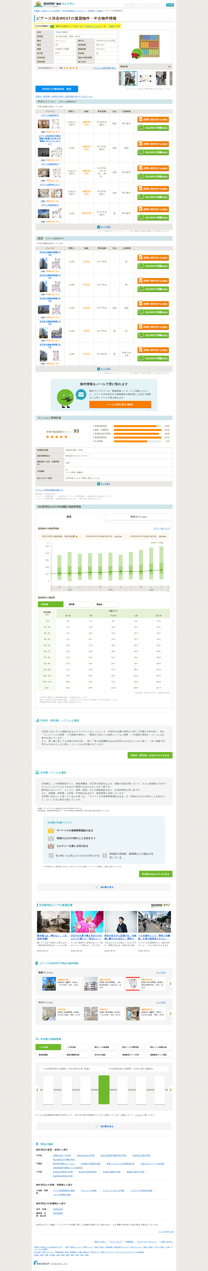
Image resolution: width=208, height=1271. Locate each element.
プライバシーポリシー (147, 1242)
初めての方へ (100, 1242)
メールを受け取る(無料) (120, 404)
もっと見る (105, 484)
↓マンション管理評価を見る (104, 68)
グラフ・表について (162, 528)
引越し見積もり (84, 1252)
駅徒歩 (99, 604)
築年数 (71, 604)
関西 (67, 1255)
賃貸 (111, 26)
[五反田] (48, 1090)
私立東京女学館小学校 (63, 1176)
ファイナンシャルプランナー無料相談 (130, 1252)
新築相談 (73, 1252)
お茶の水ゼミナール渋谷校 (152, 1164)
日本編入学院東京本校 (91, 1164)
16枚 (43, 294)
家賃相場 (109, 1247)
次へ (170, 1090)
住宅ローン (95, 1252)
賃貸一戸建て (99, 1247)
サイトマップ (116, 1242)
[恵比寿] (85, 1090)
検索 (171, 5)
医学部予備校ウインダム (64, 1164)
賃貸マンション (76, 1247)
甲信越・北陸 (55, 1255)
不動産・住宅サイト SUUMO (47, 11)
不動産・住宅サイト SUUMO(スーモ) (48, 1247)
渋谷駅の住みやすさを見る (155, 874)
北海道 (36, 1255)
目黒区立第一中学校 (62, 1155)
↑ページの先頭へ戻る (166, 1231)
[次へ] (170, 983)
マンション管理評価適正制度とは (49, 490)
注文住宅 (37, 1252)
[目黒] (67, 1090)
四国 (72, 1255)
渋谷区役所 (58, 1209)
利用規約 (130, 1242)
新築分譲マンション (121, 1247)
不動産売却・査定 (62, 1252)
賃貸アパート (88, 1247)
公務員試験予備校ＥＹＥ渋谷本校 (68, 1168)
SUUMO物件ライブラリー (74, 11)
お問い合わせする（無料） (153, 119)
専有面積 (44, 604)
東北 (42, 1255)
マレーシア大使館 (89, 1190)
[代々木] (141, 1090)
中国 (77, 1255)
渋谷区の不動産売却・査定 (56, 89)
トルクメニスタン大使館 (114, 1190)
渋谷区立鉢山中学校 (86, 1155)
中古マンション (93, 26)
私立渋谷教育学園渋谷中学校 (114, 1155)
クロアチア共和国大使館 (141, 1190)
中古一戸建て (160, 1247)
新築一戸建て (148, 1247)
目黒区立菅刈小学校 (136, 1172)
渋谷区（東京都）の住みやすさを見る (150, 755)
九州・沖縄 (84, 1255)
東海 (63, 1255)
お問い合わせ (167, 1242)
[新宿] (159, 1090)
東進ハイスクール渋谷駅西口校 (120, 1164)
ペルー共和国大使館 (62, 1195)
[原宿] (122, 1090)
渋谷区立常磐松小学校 (63, 1172)
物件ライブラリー (107, 1252)
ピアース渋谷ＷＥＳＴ (50, 185)
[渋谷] (104, 1090)
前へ (37, 1090)
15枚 (43, 271)
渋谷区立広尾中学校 (141, 1155)
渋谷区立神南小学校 (112, 1172)
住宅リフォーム (48, 1252)
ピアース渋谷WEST (50, 115)
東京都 (91, 11)
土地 (168, 1247)
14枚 (43, 340)
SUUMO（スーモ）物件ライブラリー (54, 4)
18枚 (43, 132)
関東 (46, 1255)
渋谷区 (100, 11)
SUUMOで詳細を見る (153, 127)
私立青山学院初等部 (88, 1172)
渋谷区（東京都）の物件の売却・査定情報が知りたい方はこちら (64, 96)
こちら (138, 1115)
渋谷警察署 (58, 1213)
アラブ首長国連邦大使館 (64, 1190)
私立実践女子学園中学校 (64, 1159)
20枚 (43, 317)
